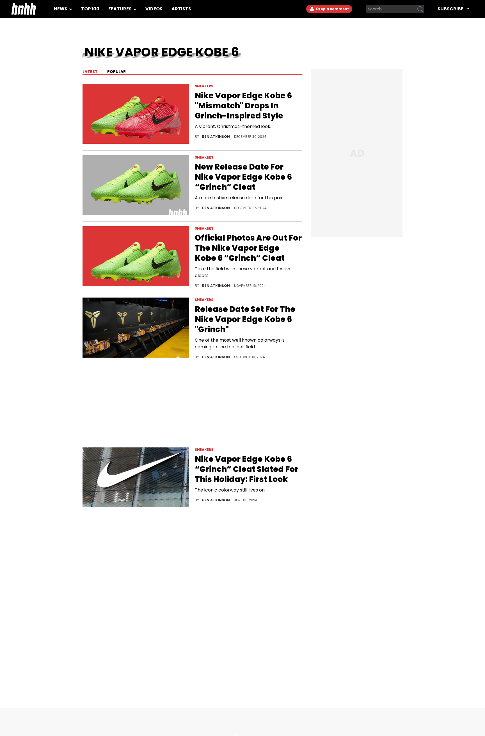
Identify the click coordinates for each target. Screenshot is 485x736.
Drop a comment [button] (332, 8)
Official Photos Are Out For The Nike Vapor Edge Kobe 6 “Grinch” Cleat (248, 248)
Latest (90, 71)
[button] (136, 115)
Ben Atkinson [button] (216, 136)
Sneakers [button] (204, 86)
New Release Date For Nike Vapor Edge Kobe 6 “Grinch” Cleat (243, 177)
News (61, 9)
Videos (154, 9)
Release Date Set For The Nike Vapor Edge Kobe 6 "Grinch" (245, 319)
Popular (116, 71)
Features (120, 9)
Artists (181, 9)
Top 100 (90, 9)
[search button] (420, 9)
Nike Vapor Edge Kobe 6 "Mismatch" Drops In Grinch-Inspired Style (243, 106)
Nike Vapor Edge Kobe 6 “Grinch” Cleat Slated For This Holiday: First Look (246, 469)
